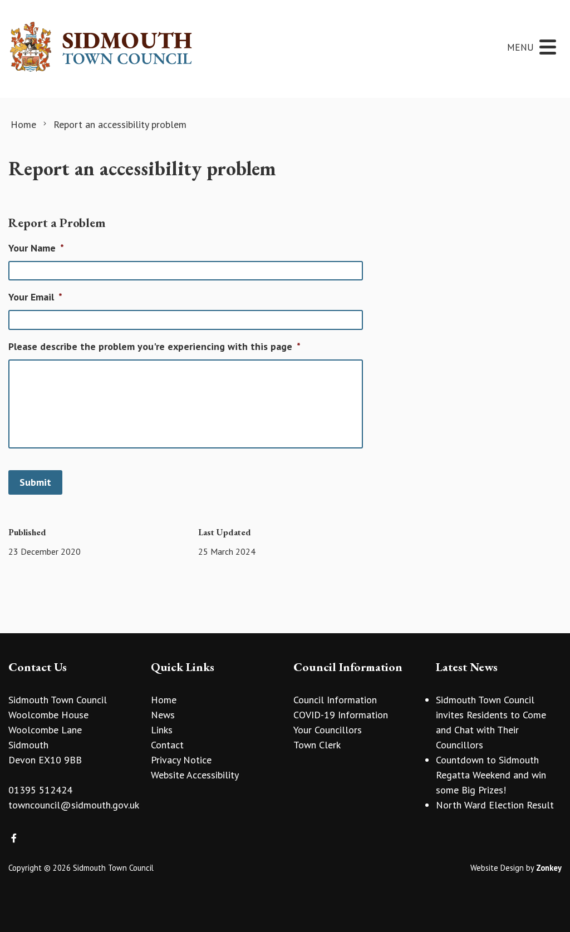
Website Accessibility (195, 774)
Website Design (497, 867)
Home (163, 699)
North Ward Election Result (495, 804)
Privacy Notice (181, 759)
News (163, 714)
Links (162, 729)
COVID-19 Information (340, 714)
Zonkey (549, 867)
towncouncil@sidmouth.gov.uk (73, 804)
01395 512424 (40, 789)
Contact (167, 744)
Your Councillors (327, 729)
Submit (35, 482)
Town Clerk (317, 744)
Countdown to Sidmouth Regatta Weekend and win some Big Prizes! (491, 774)
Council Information (335, 699)
